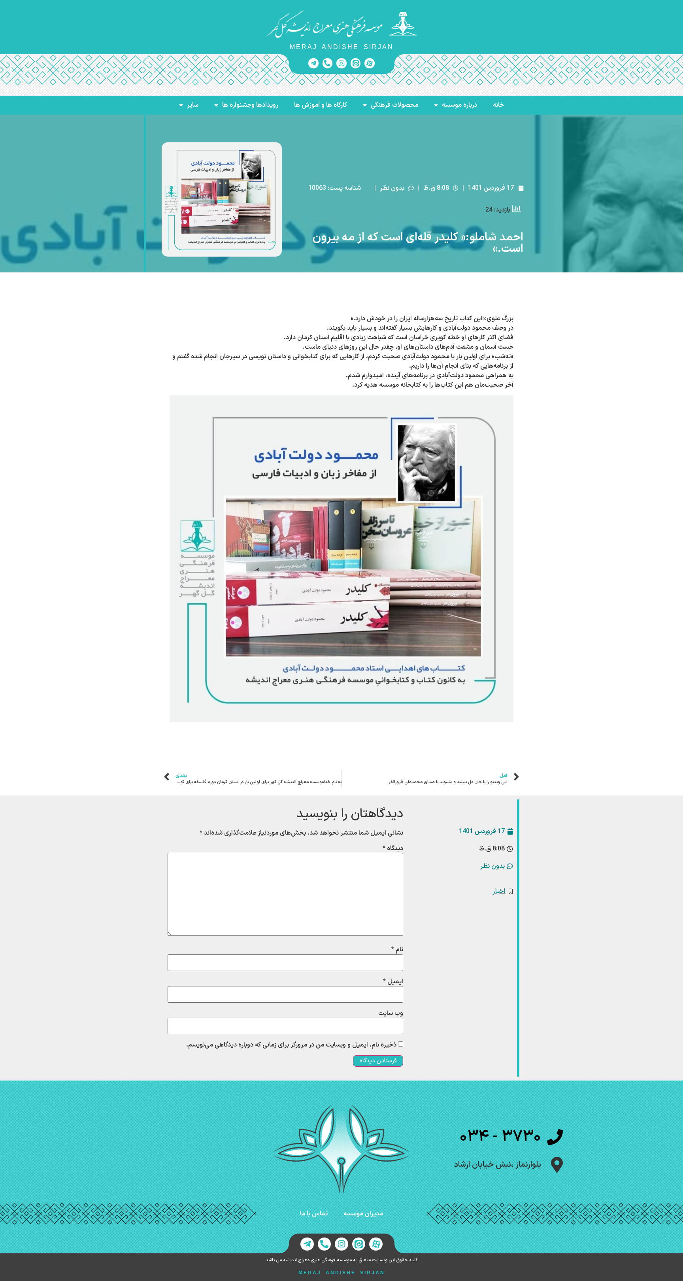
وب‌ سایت (390, 1013)
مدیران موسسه (363, 1214)
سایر (192, 105)
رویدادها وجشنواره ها (250, 105)
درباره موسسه (459, 105)
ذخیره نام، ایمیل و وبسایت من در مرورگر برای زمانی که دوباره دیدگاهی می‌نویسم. (291, 1045)
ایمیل (393, 982)
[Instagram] (341, 63)
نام (397, 950)
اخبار (499, 891)
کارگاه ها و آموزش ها (320, 105)
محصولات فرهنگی (394, 105)
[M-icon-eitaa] (356, 63)
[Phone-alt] (328, 63)
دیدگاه (393, 848)
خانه (498, 105)
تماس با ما (314, 1214)
